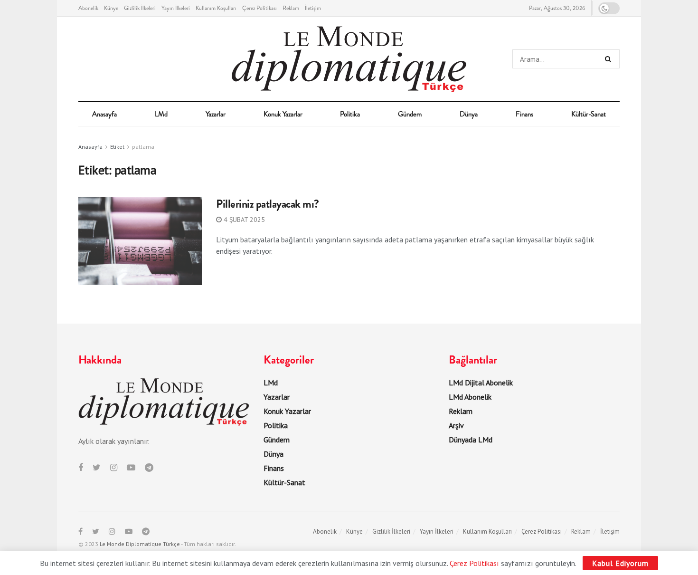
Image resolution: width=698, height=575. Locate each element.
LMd (161, 114)
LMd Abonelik (470, 397)
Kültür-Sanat (588, 114)
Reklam (291, 8)
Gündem (410, 114)
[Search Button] (610, 58)
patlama (143, 146)
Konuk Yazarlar (283, 114)
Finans (524, 114)
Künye (111, 8)
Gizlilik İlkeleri (140, 8)
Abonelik (88, 8)
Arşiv (456, 425)
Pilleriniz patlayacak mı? (267, 204)
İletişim (313, 8)
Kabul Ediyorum (620, 563)
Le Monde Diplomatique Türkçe (140, 543)
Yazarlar (216, 114)
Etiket (117, 146)
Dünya (469, 114)
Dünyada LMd (470, 439)
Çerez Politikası (259, 8)
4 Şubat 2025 (243, 219)
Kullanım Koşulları (216, 8)
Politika (350, 114)
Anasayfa (104, 114)
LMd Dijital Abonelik (481, 382)
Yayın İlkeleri (175, 8)
